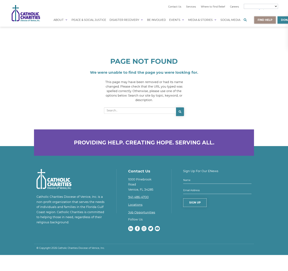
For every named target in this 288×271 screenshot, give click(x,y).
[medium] (130, 228)
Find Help (265, 20)
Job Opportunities (141, 212)
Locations (135, 205)
